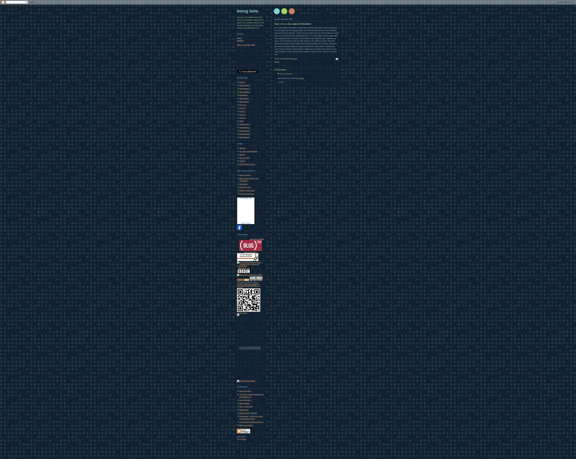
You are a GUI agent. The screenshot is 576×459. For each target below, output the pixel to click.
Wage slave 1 (244, 98)
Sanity (241, 121)
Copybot (242, 161)
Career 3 (242, 115)
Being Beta (247, 11)
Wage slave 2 (244, 101)
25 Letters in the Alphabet (248, 151)
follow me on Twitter (257, 239)
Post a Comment (286, 74)
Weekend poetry (245, 391)
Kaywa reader (242, 313)
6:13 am (294, 59)
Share (276, 62)
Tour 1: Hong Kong (246, 406)
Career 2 (242, 111)
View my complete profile (246, 45)
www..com (246, 198)
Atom (301, 78)
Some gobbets (244, 403)
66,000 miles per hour (247, 164)
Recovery (242, 105)
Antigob (242, 154)
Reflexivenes (244, 410)
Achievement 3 (244, 131)
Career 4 (242, 118)
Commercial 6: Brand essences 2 (251, 422)
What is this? (245, 223)
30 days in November (247, 190)
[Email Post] (336, 59)
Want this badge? (250, 252)
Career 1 (242, 108)
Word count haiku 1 (246, 425)
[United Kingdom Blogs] (246, 381)
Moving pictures (245, 175)
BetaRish (240, 41)
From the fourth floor (246, 194)
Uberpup (242, 148)
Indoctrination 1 (244, 85)
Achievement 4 (244, 134)
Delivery (242, 82)
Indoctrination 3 (244, 92)
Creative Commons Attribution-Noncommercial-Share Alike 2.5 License (248, 285)
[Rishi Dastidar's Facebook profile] (239, 229)
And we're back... (245, 400)
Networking (243, 184)
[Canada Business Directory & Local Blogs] (243, 280)
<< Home (281, 82)
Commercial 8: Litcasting (248, 413)
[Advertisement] (250, 58)
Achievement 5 (244, 137)
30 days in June (245, 187)
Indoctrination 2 (244, 89)
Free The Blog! (244, 158)
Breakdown (243, 95)
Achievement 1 (244, 124)
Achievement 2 (244, 127)
